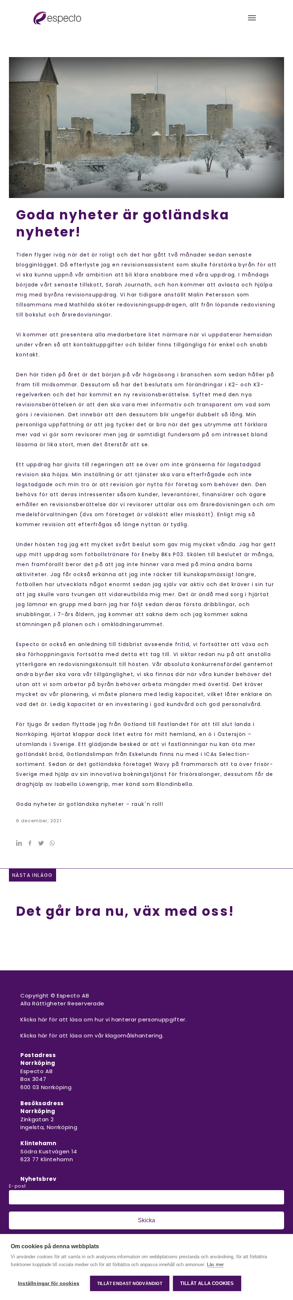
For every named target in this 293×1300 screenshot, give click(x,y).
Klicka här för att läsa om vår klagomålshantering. (92, 1035)
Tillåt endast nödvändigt (129, 1283)
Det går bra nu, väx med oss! (125, 911)
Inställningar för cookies (48, 1283)
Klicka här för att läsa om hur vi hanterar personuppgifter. (103, 1019)
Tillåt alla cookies (207, 1283)
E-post (17, 1186)
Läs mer (215, 1264)
